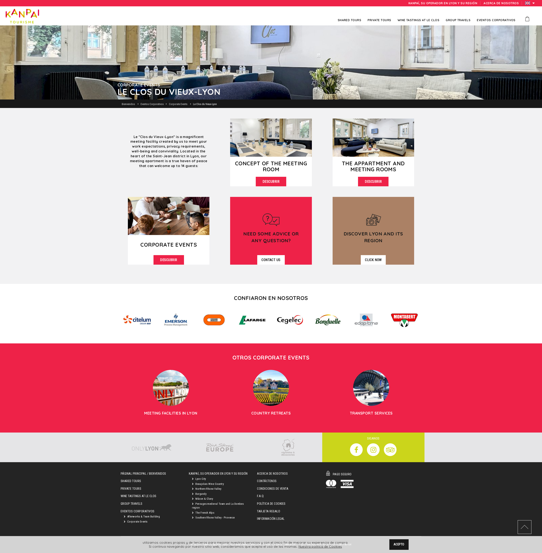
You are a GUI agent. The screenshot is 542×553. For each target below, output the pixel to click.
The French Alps (204, 512)
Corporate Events (136, 521)
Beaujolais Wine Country (209, 483)
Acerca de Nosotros (272, 474)
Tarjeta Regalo (268, 511)
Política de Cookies (271, 504)
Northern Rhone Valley (208, 488)
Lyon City (200, 478)
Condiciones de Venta (272, 489)
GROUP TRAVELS (131, 504)
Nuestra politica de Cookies (320, 547)
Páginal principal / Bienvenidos (143, 474)
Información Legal (270, 519)
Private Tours (131, 489)
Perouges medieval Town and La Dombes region (218, 505)
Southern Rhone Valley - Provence (215, 517)
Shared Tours (131, 481)
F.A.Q (260, 496)
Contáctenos (267, 481)
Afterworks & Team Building (143, 516)
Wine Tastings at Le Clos (138, 496)
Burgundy (200, 493)
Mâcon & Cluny (204, 498)
